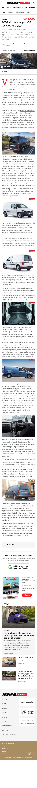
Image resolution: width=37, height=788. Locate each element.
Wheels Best (20, 12)
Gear (28, 12)
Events (4, 713)
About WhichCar (9, 735)
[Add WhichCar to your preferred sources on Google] (18, 567)
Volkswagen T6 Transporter (10, 159)
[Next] (35, 12)
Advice (4, 708)
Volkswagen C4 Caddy (27, 110)
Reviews (10, 12)
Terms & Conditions (8, 743)
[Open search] (34, 3)
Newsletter (7, 726)
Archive (5, 730)
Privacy (4, 746)
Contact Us (5, 754)
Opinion (5, 717)
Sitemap (4, 751)
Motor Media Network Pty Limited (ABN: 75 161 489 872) (19, 757)
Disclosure (5, 748)
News (3, 12)
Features (5, 721)
